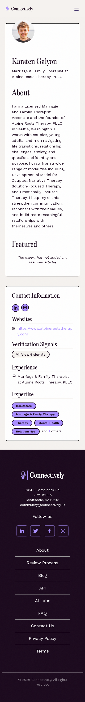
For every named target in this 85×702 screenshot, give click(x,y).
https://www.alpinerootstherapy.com (44, 331)
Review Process (42, 562)
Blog (42, 575)
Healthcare (24, 405)
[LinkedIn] (22, 530)
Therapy (22, 423)
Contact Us (42, 625)
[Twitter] (35, 530)
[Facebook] (49, 530)
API (42, 587)
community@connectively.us (42, 505)
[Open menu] (76, 9)
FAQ (42, 613)
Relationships (25, 431)
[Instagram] (63, 530)
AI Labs (42, 600)
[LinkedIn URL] (15, 308)
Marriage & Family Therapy (35, 414)
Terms (42, 650)
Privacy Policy (42, 638)
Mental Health (48, 423)
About (42, 550)
